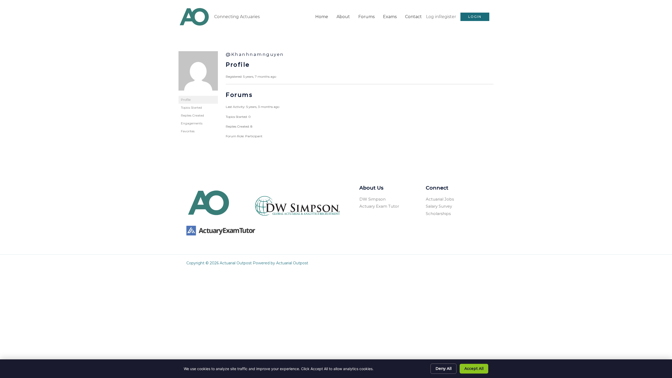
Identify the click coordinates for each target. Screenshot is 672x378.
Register (447, 16)
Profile (186, 100)
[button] (474, 17)
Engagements (191, 123)
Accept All (474, 368)
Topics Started (191, 107)
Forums (366, 16)
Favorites (188, 131)
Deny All (443, 368)
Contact (413, 16)
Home (321, 16)
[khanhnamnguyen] (198, 73)
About (343, 16)
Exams (390, 16)
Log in (432, 16)
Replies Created (192, 115)
